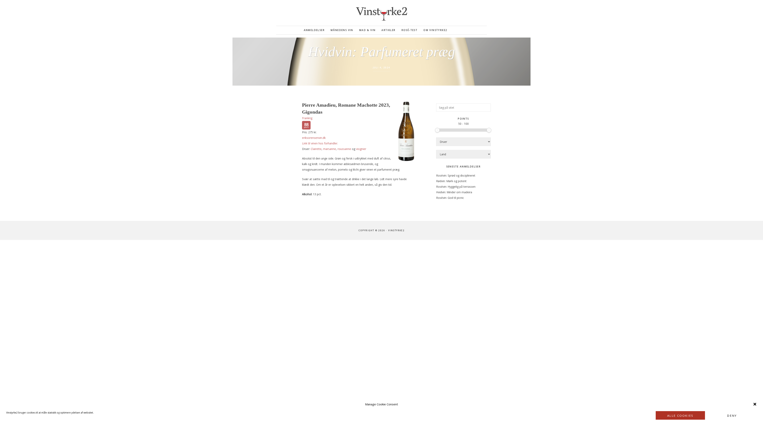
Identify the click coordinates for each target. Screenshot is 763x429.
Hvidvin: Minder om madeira (454, 192)
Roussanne (344, 149)
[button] (755, 404)
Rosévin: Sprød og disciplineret (455, 175)
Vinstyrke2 (381, 13)
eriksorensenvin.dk (314, 138)
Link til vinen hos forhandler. (320, 143)
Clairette (316, 149)
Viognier (361, 149)
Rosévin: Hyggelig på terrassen (455, 186)
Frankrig (307, 118)
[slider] (437, 130)
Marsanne (329, 149)
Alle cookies (680, 415)
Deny (732, 415)
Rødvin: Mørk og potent (451, 181)
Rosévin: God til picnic (450, 198)
